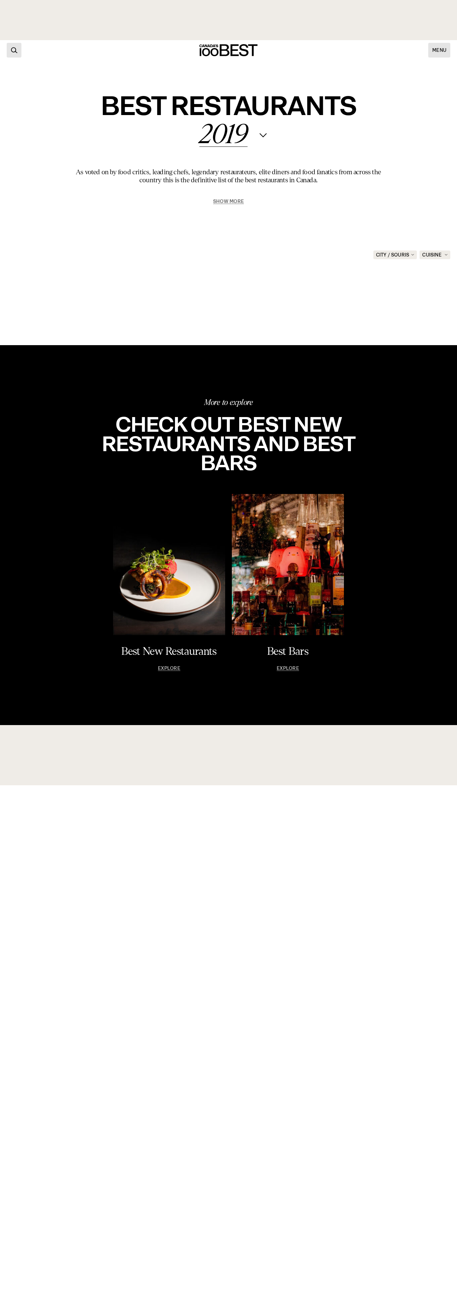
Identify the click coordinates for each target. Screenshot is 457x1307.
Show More (228, 201)
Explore (169, 668)
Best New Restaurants (168, 651)
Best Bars (287, 651)
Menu (439, 50)
